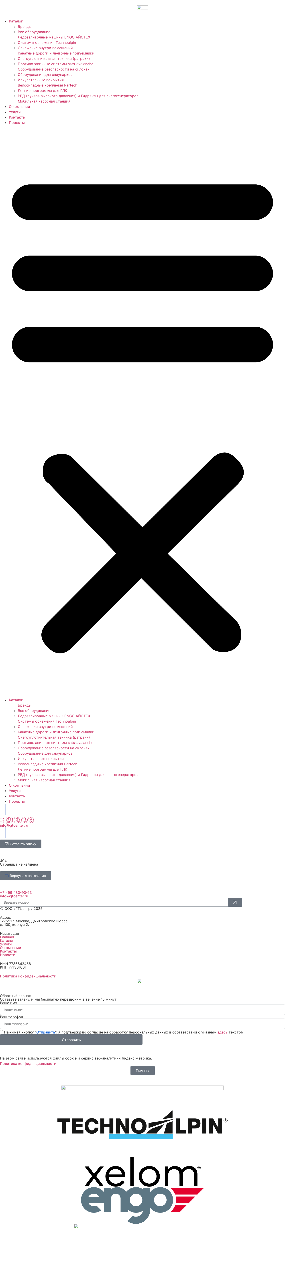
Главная (7, 937)
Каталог (16, 21)
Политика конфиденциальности (28, 976)
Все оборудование (34, 32)
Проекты (17, 122)
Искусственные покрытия (41, 80)
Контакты (17, 117)
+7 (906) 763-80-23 (17, 822)
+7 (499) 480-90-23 (17, 818)
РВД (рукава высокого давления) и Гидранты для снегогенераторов (78, 96)
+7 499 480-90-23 (16, 892)
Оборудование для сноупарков (45, 74)
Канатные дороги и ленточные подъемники (56, 53)
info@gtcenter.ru (14, 825)
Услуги (15, 112)
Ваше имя (8, 1003)
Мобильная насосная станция (44, 101)
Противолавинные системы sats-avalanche (55, 64)
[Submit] (235, 902)
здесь (223, 1032)
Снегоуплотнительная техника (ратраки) (54, 58)
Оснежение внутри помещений (45, 48)
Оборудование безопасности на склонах (54, 69)
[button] (142, 411)
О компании (19, 106)
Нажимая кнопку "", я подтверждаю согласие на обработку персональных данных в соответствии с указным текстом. (124, 1032)
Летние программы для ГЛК (42, 90)
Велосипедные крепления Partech (47, 85)
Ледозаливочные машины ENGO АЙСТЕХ (54, 37)
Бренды (24, 26)
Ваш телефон (11, 1017)
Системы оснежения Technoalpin (47, 42)
